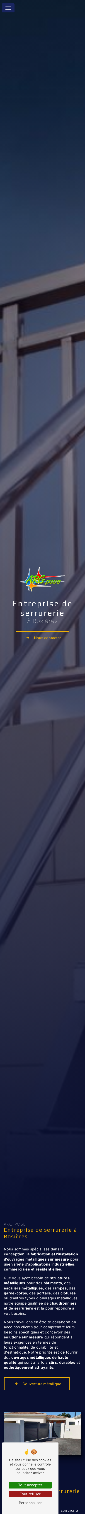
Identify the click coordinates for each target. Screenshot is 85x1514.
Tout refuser (30, 1494)
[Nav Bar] (8, 7)
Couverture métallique (41, 1384)
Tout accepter (30, 1485)
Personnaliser (30, 1502)
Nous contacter (47, 637)
